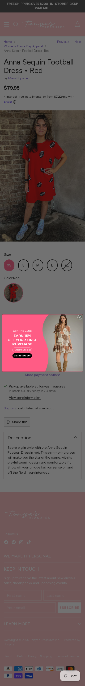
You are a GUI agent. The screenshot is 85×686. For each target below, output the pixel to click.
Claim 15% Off (22, 355)
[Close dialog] (80, 317)
